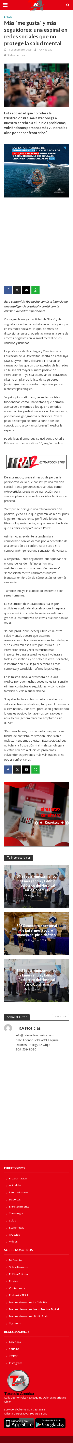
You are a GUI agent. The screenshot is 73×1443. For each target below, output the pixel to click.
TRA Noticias (44, 49)
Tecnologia (16, 1213)
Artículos (14, 1234)
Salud (8, 16)
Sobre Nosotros (19, 1267)
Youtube (14, 1349)
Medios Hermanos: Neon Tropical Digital (34, 1309)
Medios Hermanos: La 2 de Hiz (28, 1302)
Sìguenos (15, 1323)
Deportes (15, 1199)
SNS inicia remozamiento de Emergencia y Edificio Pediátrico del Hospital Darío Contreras (36, 883)
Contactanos (17, 1288)
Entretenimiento (19, 1206)
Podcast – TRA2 (18, 1295)
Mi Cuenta (15, 1260)
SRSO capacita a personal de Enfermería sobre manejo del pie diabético (36, 930)
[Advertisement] (36, 239)
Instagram (15, 1363)
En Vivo (13, 1281)
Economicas (16, 1227)
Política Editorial (18, 1274)
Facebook (15, 1342)
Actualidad (15, 1185)
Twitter (13, 1356)
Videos (13, 1241)
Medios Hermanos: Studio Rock (28, 1316)
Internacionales (18, 1192)
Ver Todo (60, 1016)
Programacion (18, 1178)
